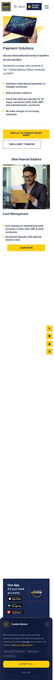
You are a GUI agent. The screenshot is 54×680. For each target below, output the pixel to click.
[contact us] (49, 329)
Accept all (26, 664)
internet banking (35, 6)
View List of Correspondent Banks (26, 134)
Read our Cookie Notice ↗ (22, 645)
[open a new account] (49, 344)
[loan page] (49, 351)
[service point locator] (49, 336)
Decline (26, 673)
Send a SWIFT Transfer (22, 144)
